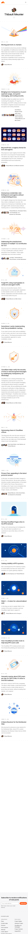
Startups (3, 929)
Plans (2, 921)
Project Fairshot (19, 929)
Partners (3, 925)
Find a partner (4, 927)
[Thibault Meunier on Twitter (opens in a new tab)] (14, 17)
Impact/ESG (18, 931)
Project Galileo (18, 921)
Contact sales (4, 923)
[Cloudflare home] (3, 2)
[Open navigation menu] (25, 2)
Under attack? (4, 931)
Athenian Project (19, 923)
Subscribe (23, 903)
